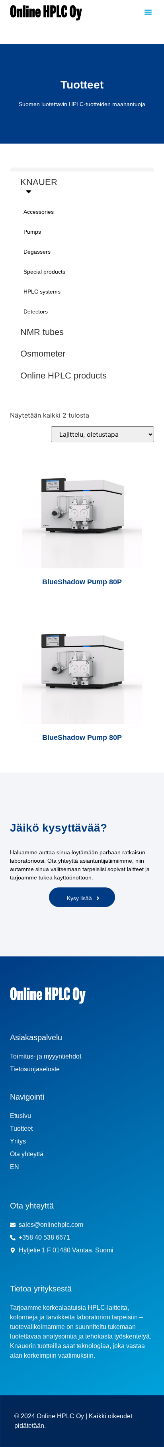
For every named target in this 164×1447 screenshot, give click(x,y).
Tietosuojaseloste (35, 1069)
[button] (148, 12)
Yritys (18, 1141)
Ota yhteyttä (26, 1154)
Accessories (38, 212)
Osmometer (42, 354)
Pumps (32, 232)
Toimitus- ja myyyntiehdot (45, 1056)
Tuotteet (21, 1128)
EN (14, 1166)
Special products (44, 271)
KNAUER (38, 182)
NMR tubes (42, 332)
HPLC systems (42, 291)
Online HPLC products (63, 375)
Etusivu (20, 1115)
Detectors (35, 311)
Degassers (37, 251)
